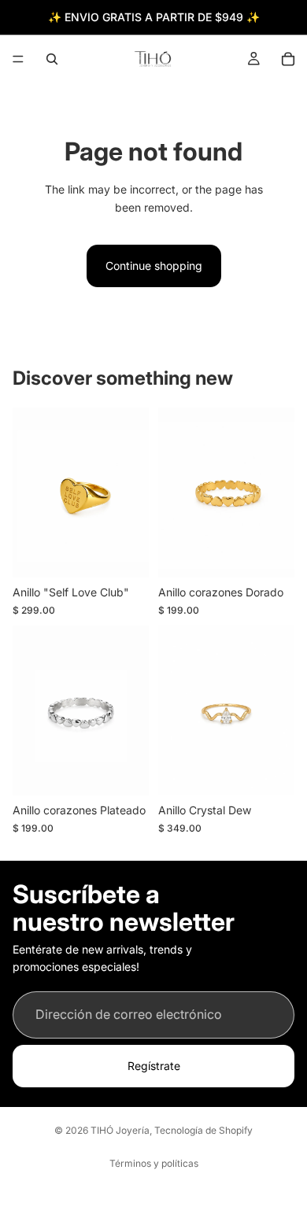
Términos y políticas (153, 1163)
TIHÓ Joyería (120, 1130)
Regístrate (154, 1065)
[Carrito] (288, 59)
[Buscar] (52, 59)
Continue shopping (153, 265)
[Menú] (18, 59)
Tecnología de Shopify (203, 1130)
